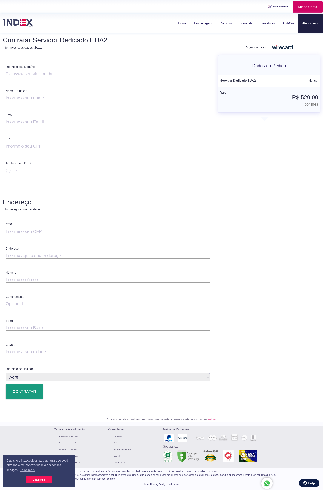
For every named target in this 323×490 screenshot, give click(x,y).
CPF (9, 139)
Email (9, 115)
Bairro (10, 320)
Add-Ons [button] (288, 23)
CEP (9, 224)
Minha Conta (307, 7)
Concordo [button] (39, 479)
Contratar (24, 391)
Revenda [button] (246, 23)
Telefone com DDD (18, 163)
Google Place (120, 462)
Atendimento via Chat (68, 436)
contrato (211, 419)
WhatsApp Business (68, 449)
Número (11, 272)
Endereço (12, 248)
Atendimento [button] (310, 23)
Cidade (10, 344)
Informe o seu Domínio (21, 66)
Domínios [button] (226, 23)
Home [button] (182, 23)
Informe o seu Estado (20, 368)
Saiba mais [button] (27, 470)
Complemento (15, 296)
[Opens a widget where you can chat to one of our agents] (309, 483)
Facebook (118, 436)
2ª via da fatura (281, 6)
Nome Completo (16, 90)
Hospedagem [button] (203, 23)
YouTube (118, 456)
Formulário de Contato (69, 443)
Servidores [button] (267, 23)
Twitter (116, 443)
